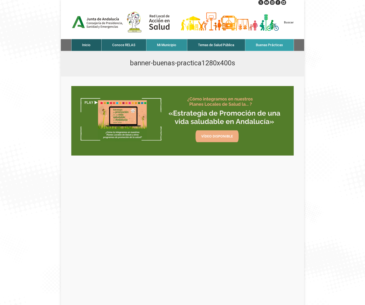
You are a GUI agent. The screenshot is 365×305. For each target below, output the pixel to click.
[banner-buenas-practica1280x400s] (182, 121)
